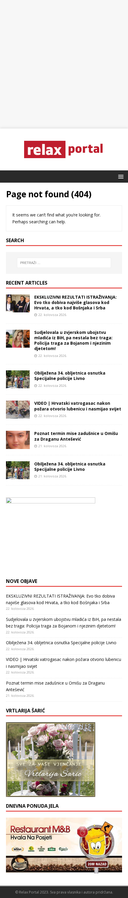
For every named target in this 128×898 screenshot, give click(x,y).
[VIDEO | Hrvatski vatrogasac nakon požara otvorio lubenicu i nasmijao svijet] (18, 415)
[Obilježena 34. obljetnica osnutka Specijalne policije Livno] (18, 385)
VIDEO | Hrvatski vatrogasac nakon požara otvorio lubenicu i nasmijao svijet (77, 405)
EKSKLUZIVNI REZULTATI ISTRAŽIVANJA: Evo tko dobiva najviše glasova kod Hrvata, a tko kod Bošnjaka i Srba (75, 302)
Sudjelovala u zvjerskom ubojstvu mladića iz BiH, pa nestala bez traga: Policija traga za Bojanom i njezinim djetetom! (73, 340)
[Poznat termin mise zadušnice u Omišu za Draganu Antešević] (18, 445)
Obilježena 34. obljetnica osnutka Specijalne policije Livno (69, 375)
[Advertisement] (64, 64)
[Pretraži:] (64, 263)
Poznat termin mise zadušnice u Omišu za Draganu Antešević (76, 436)
